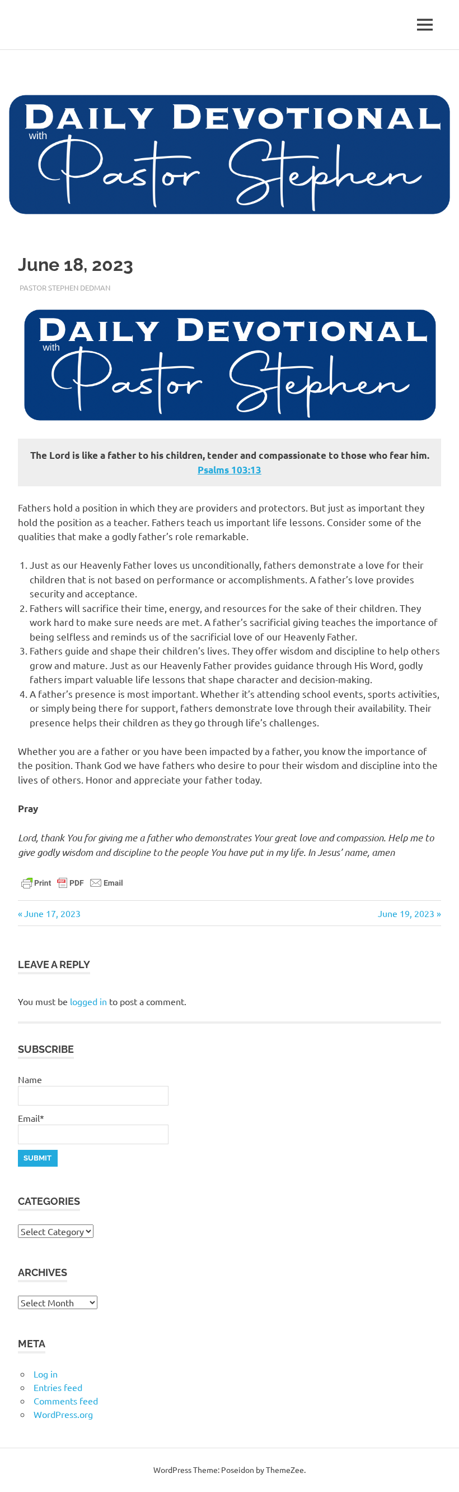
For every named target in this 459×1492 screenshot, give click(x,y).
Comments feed (66, 1400)
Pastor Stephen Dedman (65, 287)
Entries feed (58, 1387)
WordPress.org (63, 1414)
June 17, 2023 (52, 913)
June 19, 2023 (406, 913)
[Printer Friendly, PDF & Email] (72, 882)
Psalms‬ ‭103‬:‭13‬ (229, 470)
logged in (88, 1001)
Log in (46, 1373)
